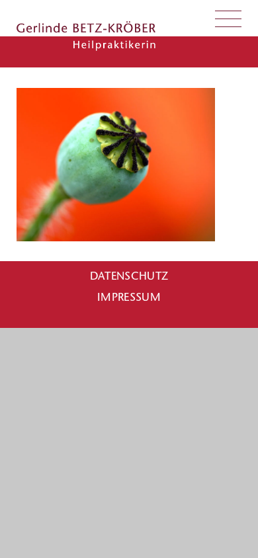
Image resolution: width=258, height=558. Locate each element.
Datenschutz (129, 275)
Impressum (129, 296)
